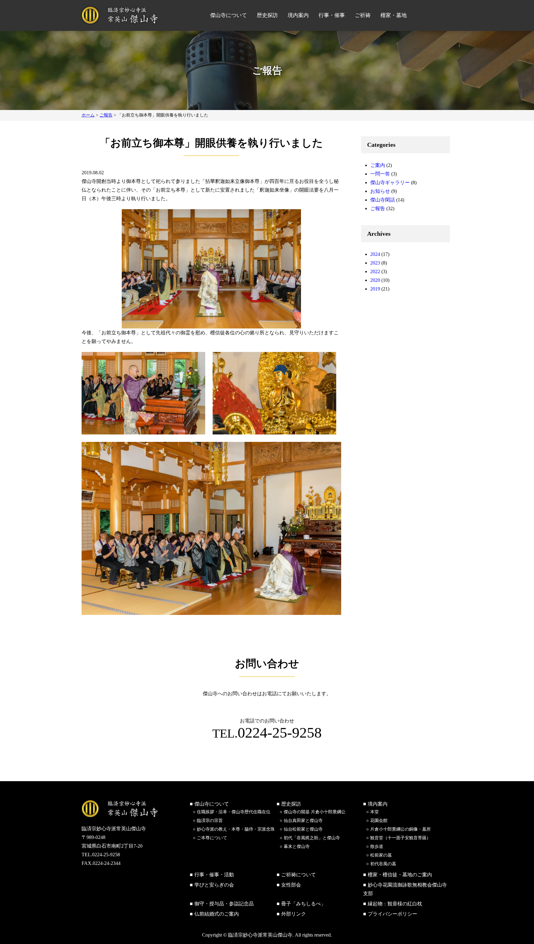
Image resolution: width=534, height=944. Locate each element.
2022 (375, 271)
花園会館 (379, 820)
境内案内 (298, 15)
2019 (375, 288)
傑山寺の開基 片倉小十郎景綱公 (314, 812)
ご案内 (377, 165)
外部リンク (293, 913)
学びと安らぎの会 (214, 884)
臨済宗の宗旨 (210, 820)
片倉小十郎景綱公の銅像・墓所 (400, 829)
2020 (375, 280)
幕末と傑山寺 (297, 846)
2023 (375, 262)
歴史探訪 (267, 15)
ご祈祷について (298, 874)
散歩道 (376, 846)
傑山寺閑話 (382, 199)
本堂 (374, 812)
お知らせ (380, 191)
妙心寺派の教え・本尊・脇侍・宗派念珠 (236, 829)
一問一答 (380, 173)
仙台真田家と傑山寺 (303, 820)
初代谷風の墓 (383, 863)
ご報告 (377, 208)
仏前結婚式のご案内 (216, 913)
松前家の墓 (381, 855)
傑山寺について (228, 15)
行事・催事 (332, 15)
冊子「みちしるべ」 (303, 903)
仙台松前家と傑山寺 (303, 829)
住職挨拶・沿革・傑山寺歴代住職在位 (233, 812)
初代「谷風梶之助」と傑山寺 (312, 838)
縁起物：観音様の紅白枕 (395, 903)
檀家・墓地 (393, 15)
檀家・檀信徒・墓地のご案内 (400, 874)
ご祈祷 (363, 15)
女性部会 (291, 884)
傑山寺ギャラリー (390, 182)
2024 (375, 254)
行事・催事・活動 (214, 874)
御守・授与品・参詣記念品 (224, 903)
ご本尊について (212, 838)
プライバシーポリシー (392, 913)
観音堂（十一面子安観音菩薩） (400, 838)
